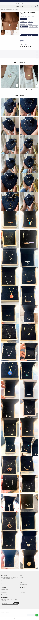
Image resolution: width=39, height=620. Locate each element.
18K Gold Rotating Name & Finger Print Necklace (29, 89)
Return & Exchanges (4, 592)
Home (2, 9)
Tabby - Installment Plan (24, 590)
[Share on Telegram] (28, 46)
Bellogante (7, 612)
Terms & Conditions (23, 584)
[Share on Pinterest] (24, 46)
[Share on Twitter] (22, 46)
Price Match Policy (4, 594)
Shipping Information (4, 589)
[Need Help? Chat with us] (36, 615)
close (1, 0)
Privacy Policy (22, 582)
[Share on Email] (30, 46)
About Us (21, 579)
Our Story (21, 577)
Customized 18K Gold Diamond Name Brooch (9, 89)
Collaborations (22, 592)
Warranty (2, 590)
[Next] (17, 21)
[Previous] (3, 21)
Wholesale (22, 589)
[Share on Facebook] (20, 46)
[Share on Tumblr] (26, 46)
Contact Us (22, 580)
